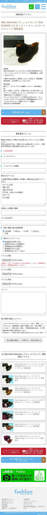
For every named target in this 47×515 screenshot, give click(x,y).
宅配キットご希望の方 (9, 508)
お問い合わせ (28, 503)
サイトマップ (28, 505)
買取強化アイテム (7, 499)
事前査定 (5, 505)
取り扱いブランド (7, 501)
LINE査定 (31, 6)
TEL (37, 7)
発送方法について (7, 503)
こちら (32, 263)
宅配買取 (5, 506)
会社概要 (26, 499)
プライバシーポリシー (31, 501)
